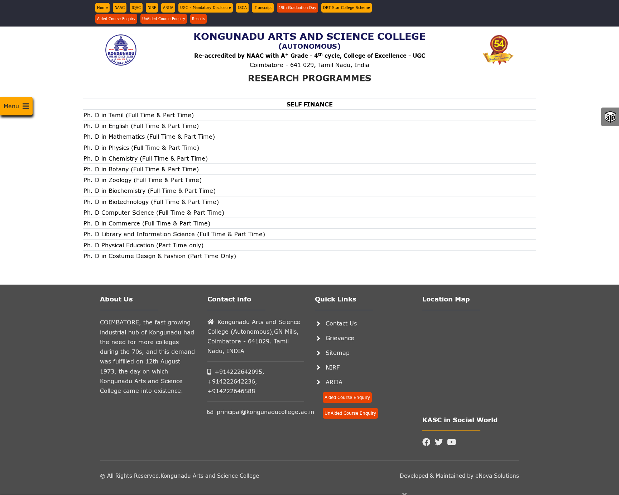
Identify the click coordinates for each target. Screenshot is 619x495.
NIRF (152, 7)
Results (198, 18)
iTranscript (263, 7)
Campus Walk (610, 117)
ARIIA (168, 7)
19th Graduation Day (297, 7)
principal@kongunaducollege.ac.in (260, 411)
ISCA (242, 7)
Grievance (340, 337)
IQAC (136, 7)
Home (102, 7)
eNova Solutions (496, 475)
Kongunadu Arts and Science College (209, 475)
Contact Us (341, 323)
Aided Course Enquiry (116, 18)
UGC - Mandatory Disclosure (205, 7)
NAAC (120, 7)
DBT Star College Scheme (346, 7)
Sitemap (338, 352)
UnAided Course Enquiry (163, 18)
